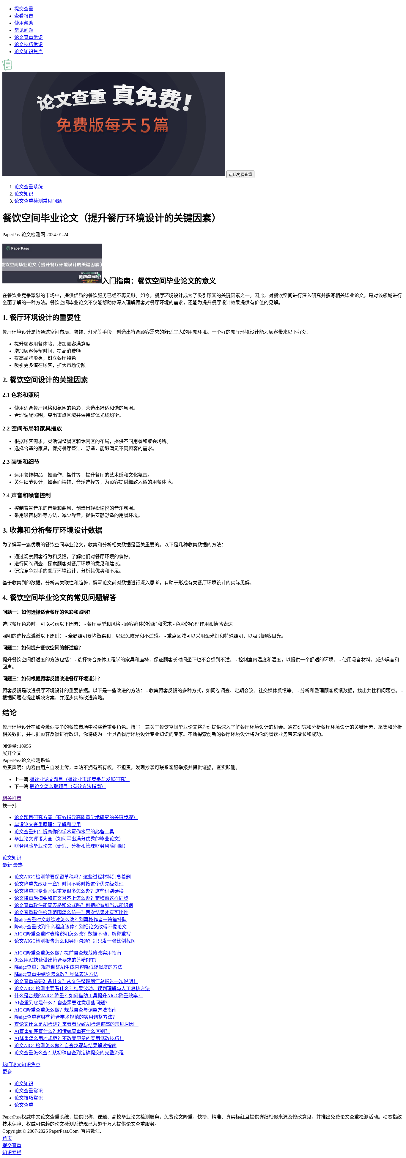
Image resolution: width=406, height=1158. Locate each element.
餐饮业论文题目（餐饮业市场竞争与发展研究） (80, 779)
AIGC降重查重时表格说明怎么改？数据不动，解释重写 (72, 933)
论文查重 (23, 1104)
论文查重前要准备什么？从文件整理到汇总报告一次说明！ (76, 981)
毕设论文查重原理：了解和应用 (47, 824)
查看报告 (23, 15)
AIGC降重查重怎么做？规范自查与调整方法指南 (65, 1009)
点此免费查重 (240, 174)
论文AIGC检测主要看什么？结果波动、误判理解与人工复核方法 (82, 988)
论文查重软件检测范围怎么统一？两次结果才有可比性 (71, 912)
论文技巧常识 (28, 44)
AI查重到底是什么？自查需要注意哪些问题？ (62, 1002)
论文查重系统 (28, 186)
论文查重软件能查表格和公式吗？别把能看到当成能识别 (73, 905)
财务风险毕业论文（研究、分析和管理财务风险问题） (71, 845)
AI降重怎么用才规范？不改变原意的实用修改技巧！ (69, 1038)
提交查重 (23, 8)
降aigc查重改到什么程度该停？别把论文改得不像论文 (70, 926)
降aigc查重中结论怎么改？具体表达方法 (56, 974)
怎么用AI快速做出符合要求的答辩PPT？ (56, 960)
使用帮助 (23, 23)
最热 (18, 864)
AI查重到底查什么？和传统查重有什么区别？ (62, 1031)
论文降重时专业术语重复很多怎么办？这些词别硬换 (69, 891)
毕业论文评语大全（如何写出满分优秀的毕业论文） (69, 838)
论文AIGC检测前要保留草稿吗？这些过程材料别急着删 (72, 876)
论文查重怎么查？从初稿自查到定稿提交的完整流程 (69, 1052)
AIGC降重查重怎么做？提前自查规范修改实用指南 (67, 952)
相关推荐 (11, 798)
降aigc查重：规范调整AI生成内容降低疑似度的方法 (68, 967)
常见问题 (23, 30)
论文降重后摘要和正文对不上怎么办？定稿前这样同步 (71, 898)
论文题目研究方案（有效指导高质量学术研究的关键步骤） (76, 817)
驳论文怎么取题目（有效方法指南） (68, 786)
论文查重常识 (28, 37)
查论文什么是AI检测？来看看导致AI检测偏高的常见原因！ (76, 1024)
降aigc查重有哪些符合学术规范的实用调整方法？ (65, 1017)
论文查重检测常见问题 (38, 200)
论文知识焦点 (28, 51)
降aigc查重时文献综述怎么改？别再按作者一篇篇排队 (70, 919)
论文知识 (23, 193)
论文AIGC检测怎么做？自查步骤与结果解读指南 (65, 1045)
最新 (7, 864)
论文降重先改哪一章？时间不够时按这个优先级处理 (69, 883)
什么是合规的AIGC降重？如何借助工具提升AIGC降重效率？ (78, 995)
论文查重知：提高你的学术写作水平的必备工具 (64, 831)
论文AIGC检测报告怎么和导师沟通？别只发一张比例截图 (75, 941)
